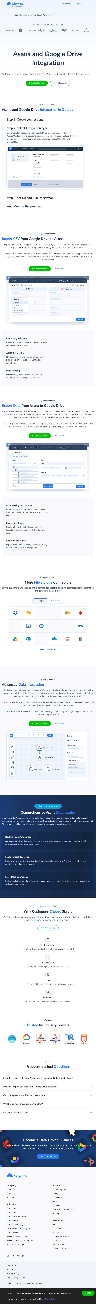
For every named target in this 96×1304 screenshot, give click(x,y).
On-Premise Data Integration (19, 1226)
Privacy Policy (13, 1271)
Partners (10, 1195)
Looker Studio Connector (64, 1207)
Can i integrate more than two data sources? (25, 1092)
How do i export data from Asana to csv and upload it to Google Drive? (38, 1075)
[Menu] (87, 4)
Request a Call (66, 3)
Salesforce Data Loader (17, 1234)
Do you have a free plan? (15, 1110)
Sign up (10, 130)
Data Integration (20, 15)
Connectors (58, 1195)
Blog (54, 1222)
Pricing (56, 1211)
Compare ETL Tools (61, 1234)
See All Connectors (48, 646)
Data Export (12, 1210)
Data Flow (28, 699)
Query (55, 1191)
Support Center (59, 1242)
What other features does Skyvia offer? (23, 1101)
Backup (56, 1199)
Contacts (11, 1191)
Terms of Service (14, 1263)
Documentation (59, 1246)
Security (10, 1267)
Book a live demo (60, 83)
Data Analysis (13, 1230)
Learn (55, 1238)
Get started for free (36, 83)
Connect (56, 1203)
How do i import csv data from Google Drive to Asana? (30, 1084)
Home (9, 15)
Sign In (78, 3)
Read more (59, 266)
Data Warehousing (15, 1222)
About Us (11, 1187)
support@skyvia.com (16, 1275)
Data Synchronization (16, 1214)
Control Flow (9, 709)
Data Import (12, 1206)
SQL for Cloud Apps (15, 1242)
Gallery (56, 1230)
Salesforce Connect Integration (20, 1238)
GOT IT (88, 1290)
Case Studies (58, 1226)
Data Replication (14, 1218)
